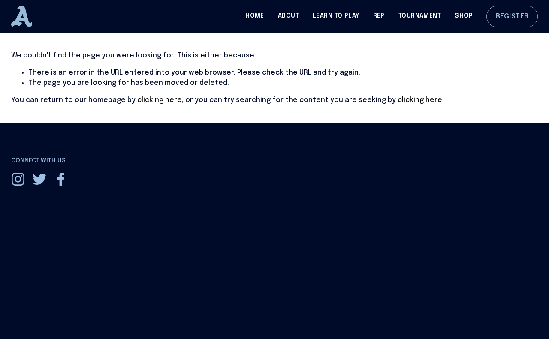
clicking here (159, 100)
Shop (464, 16)
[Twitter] (39, 179)
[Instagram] (18, 179)
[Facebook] (61, 179)
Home (254, 16)
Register (512, 16)
